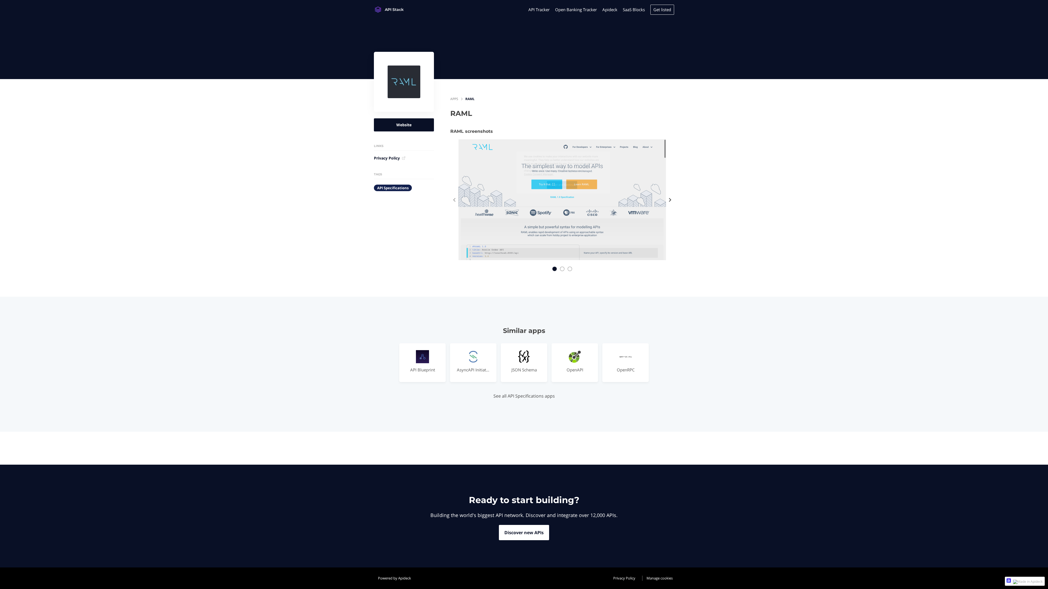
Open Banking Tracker (576, 9)
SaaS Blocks (634, 9)
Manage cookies (660, 578)
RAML (470, 99)
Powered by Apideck (394, 578)
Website (404, 124)
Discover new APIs (524, 533)
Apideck (609, 9)
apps (454, 99)
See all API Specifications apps (524, 396)
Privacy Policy (387, 158)
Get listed (662, 9)
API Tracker (539, 9)
